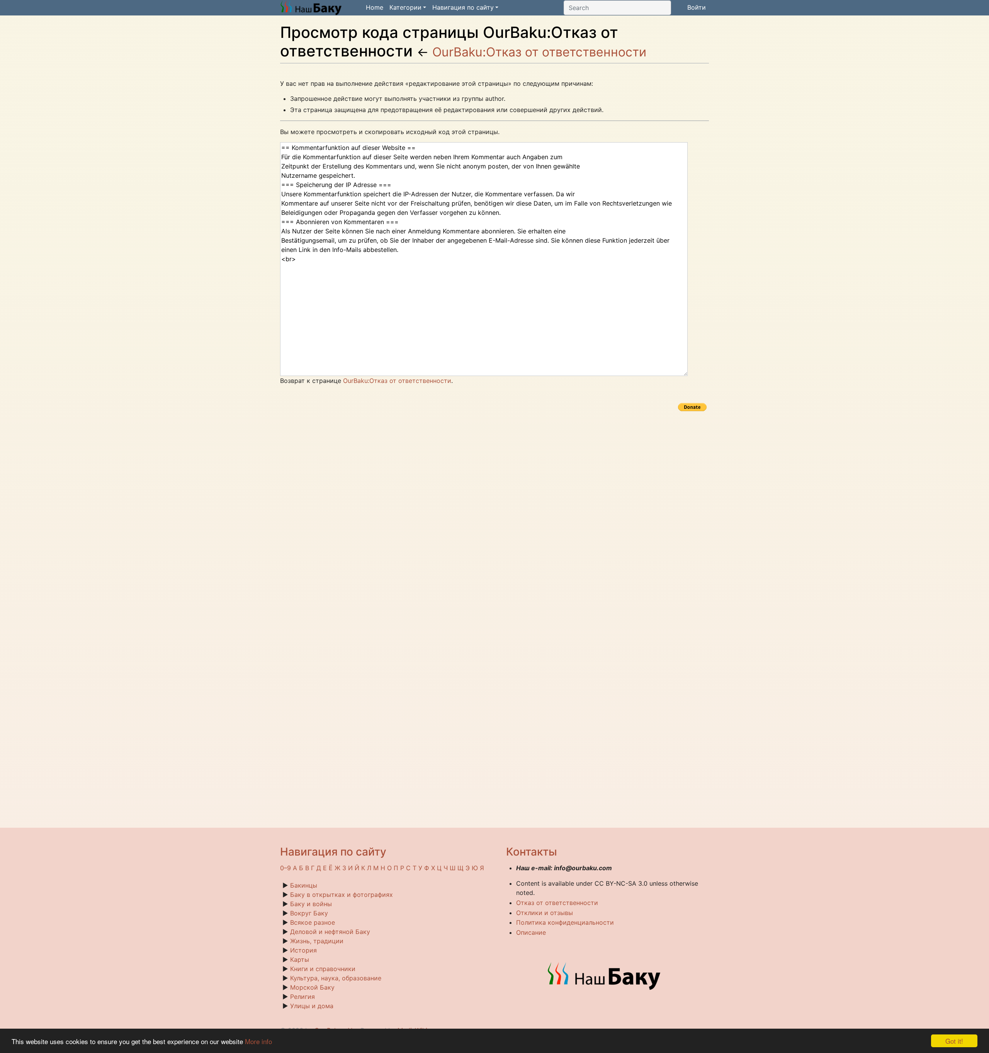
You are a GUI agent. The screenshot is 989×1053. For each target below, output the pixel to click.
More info (258, 1041)
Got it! (954, 1041)
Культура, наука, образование (335, 978)
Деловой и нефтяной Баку (330, 932)
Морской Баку (312, 987)
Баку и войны (311, 904)
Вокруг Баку (309, 913)
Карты (299, 959)
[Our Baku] (605, 975)
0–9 (285, 868)
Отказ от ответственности (557, 903)
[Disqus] (494, 510)
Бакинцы (303, 885)
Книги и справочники (322, 969)
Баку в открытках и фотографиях (341, 894)
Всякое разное (312, 922)
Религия (302, 996)
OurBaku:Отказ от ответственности (539, 52)
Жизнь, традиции (316, 941)
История (303, 950)
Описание (531, 932)
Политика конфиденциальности (565, 922)
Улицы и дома (311, 1006)
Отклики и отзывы (544, 913)
